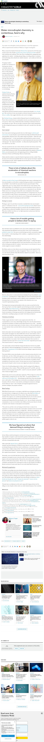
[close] (41, 38)
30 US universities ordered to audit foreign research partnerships (36, 534)
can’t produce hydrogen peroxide (25, 205)
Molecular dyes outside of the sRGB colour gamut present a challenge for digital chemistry (21, 676)
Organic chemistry (16, 541)
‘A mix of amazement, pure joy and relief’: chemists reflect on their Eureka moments (35, 597)
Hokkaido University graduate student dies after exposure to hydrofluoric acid (8, 675)
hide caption (37, 291)
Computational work (12, 349)
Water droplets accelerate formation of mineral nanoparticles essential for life (35, 618)
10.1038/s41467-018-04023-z (28, 493)
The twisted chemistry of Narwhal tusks (36, 526)
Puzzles (17, 10)
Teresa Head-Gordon (14, 308)
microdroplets (8, 541)
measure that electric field (23, 340)
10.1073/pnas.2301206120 (10, 507)
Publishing (31, 1)
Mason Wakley (6, 679)
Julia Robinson (35, 601)
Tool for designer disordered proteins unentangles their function (36, 696)
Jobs (8, 10)
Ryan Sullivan (35, 393)
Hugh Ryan (19, 680)
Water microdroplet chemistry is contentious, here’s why (14, 551)
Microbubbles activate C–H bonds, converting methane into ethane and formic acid (7, 618)
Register (22, 648)
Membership (41, 1)
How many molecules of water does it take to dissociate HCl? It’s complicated (21, 618)
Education (36, 1)
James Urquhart (36, 700)
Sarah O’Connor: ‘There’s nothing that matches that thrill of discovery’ (36, 520)
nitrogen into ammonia (23, 479)
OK (8, 735)
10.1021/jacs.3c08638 (9, 510)
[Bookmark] (31, 41)
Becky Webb (20, 601)
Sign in (16, 648)
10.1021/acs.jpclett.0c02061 (32, 500)
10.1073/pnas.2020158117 (33, 494)
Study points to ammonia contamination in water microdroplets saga (7, 596)
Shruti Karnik (6, 621)
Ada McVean (6, 600)
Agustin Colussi (14, 443)
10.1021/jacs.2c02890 (9, 498)
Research (3, 594)
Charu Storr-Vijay (36, 679)
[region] (8, 731)
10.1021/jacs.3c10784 (30, 505)
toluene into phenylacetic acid (15, 480)
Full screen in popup (3, 258)
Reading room (12, 10)
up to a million (6, 115)
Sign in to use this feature (37, 38)
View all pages (39, 21)
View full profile (8, 536)
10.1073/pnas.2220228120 (35, 499)
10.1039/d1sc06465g (26, 495)
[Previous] (4, 270)
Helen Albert (6, 700)
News (31, 594)
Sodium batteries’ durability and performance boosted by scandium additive (8, 696)
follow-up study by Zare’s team (10, 180)
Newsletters (4, 10)
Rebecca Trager (8, 36)
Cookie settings (8, 738)
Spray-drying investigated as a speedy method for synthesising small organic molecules (22, 597)
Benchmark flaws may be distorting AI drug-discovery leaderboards (36, 675)
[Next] (40, 270)
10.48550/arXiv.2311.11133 (25, 504)
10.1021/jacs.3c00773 (9, 512)
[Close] (15, 722)
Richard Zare (24, 50)
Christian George (8, 118)
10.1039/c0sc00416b (24, 491)
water (23, 541)
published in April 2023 (7, 232)
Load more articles (22, 629)
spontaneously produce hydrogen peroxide (25, 52)
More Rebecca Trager (28, 515)
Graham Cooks (5, 92)
